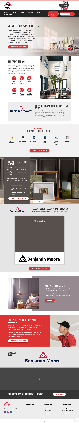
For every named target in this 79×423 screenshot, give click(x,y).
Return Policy (66, 407)
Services (22, 12)
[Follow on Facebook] (5, 412)
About (7, 12)
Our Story (47, 407)
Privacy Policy (66, 413)
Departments (15, 12)
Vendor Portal (48, 410)
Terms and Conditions (68, 410)
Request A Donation (49, 412)
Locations (11, 14)
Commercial (37, 12)
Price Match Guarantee (68, 408)
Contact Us (47, 413)
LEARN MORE (49, 300)
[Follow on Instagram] (8, 412)
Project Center (30, 12)
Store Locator (59, 394)
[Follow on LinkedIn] (11, 412)
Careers (6, 14)
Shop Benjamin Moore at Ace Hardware (39, 268)
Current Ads (64, 5)
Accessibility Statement (68, 412)
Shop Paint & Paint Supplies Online (39, 150)
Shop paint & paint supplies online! (18, 46)
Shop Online (52, 13)
